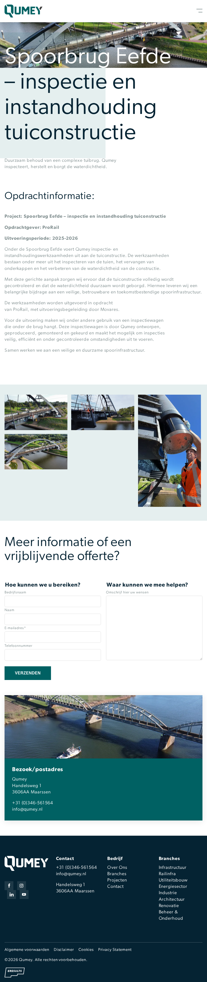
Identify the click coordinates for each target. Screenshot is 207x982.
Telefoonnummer (18, 646)
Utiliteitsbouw (173, 880)
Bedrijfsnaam (15, 592)
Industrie (168, 893)
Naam (9, 610)
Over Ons (117, 868)
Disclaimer (64, 950)
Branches (116, 874)
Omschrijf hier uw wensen (127, 592)
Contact (115, 887)
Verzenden (28, 673)
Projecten (117, 880)
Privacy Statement (115, 950)
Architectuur (172, 899)
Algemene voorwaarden (27, 950)
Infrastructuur (173, 868)
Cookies (86, 950)
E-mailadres (15, 628)
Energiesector (173, 887)
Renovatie (169, 906)
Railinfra (167, 874)
